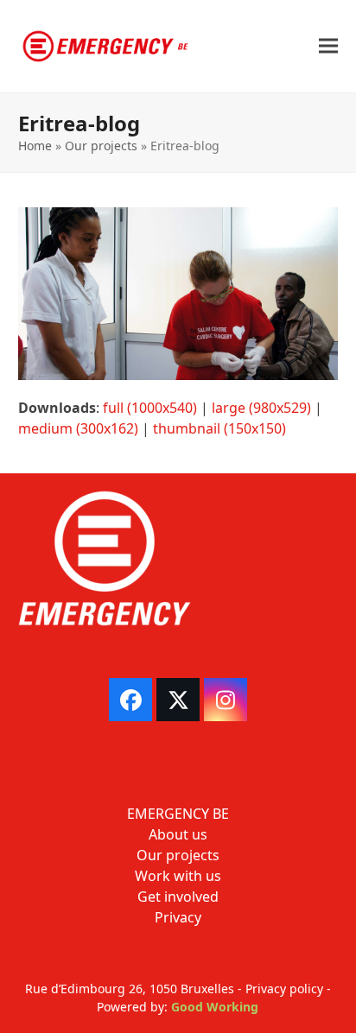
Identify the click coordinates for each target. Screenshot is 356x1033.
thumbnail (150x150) (219, 428)
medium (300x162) (78, 428)
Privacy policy (284, 988)
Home (35, 145)
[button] (328, 46)
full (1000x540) (150, 407)
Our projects (101, 145)
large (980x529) (261, 407)
